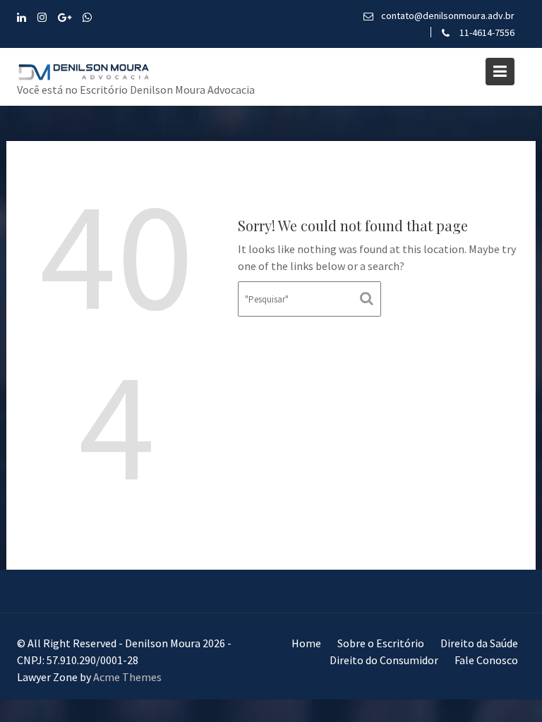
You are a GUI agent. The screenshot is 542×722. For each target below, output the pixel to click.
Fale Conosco (486, 660)
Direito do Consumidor (384, 660)
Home (306, 643)
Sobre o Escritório (380, 643)
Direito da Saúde (479, 643)
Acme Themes (127, 677)
